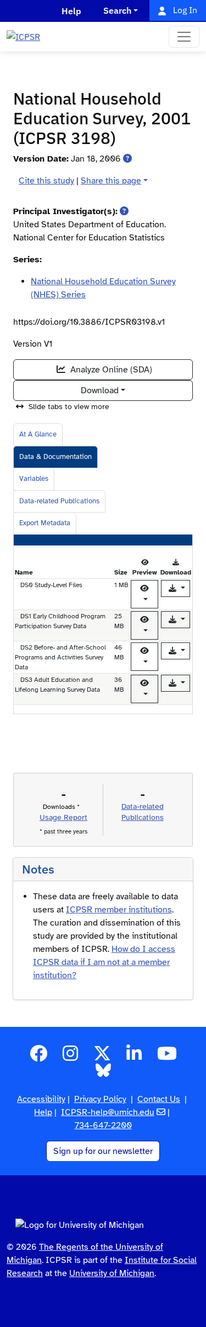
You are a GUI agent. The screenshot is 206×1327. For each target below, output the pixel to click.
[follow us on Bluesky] (103, 1074)
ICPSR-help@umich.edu (107, 1112)
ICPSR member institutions (119, 909)
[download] (176, 588)
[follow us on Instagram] (70, 1057)
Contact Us (158, 1099)
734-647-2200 (103, 1125)
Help (43, 1112)
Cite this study (46, 180)
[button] (127, 158)
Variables (33, 478)
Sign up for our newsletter (103, 1151)
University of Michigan (111, 1273)
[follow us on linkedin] (134, 1057)
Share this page (111, 180)
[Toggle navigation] (184, 37)
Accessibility (41, 1099)
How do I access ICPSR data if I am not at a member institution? (104, 962)
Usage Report (63, 817)
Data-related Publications (59, 501)
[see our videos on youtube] (167, 1057)
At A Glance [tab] (38, 434)
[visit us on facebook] (38, 1057)
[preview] (144, 594)
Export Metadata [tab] (44, 523)
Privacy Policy (100, 1099)
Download (100, 390)
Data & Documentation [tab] (55, 456)
